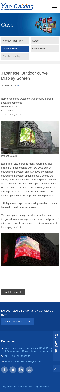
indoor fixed (38, 48)
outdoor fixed (10, 48)
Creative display (11, 56)
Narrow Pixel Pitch (13, 40)
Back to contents (13, 292)
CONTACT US (14, 321)
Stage (35, 40)
